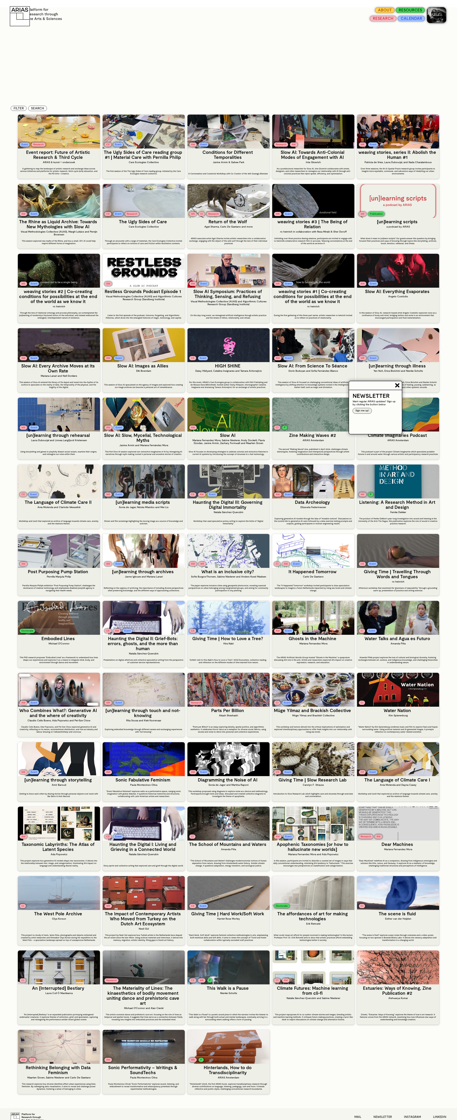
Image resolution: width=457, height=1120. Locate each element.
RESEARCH (372, 20)
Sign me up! (362, 411)
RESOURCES (405, 9)
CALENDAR (407, 20)
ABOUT (374, 9)
